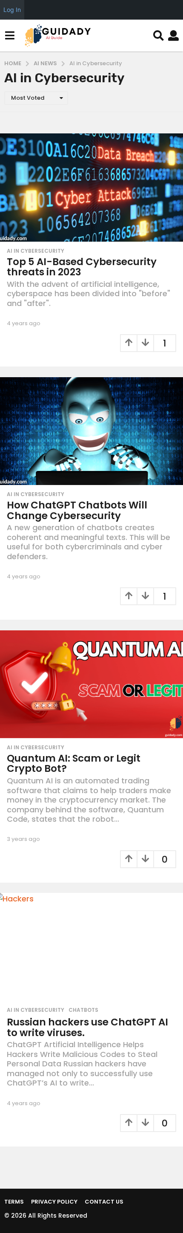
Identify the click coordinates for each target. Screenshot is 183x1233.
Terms (14, 1202)
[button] (9, 35)
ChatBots (83, 1010)
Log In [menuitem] (12, 9)
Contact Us (104, 1202)
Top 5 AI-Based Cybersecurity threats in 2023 (82, 267)
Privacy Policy (54, 1202)
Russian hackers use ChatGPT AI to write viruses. (87, 1027)
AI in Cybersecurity (35, 251)
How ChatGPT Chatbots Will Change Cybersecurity (77, 510)
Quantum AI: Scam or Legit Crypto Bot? (73, 763)
